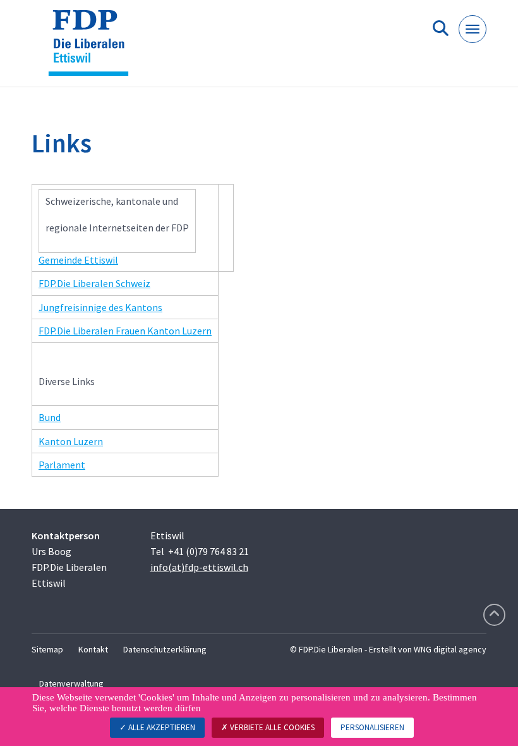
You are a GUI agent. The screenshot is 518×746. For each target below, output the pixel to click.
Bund (50, 417)
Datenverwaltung (71, 683)
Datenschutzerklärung (165, 649)
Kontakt (93, 649)
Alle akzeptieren (160, 727)
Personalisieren (372, 727)
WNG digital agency (450, 649)
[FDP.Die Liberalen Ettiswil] (93, 48)
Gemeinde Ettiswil (78, 260)
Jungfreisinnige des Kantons (100, 307)
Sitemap (47, 649)
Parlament (62, 464)
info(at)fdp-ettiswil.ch (199, 567)
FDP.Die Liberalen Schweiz (94, 283)
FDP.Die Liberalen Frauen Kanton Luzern (125, 330)
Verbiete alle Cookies (271, 727)
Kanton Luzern (71, 441)
